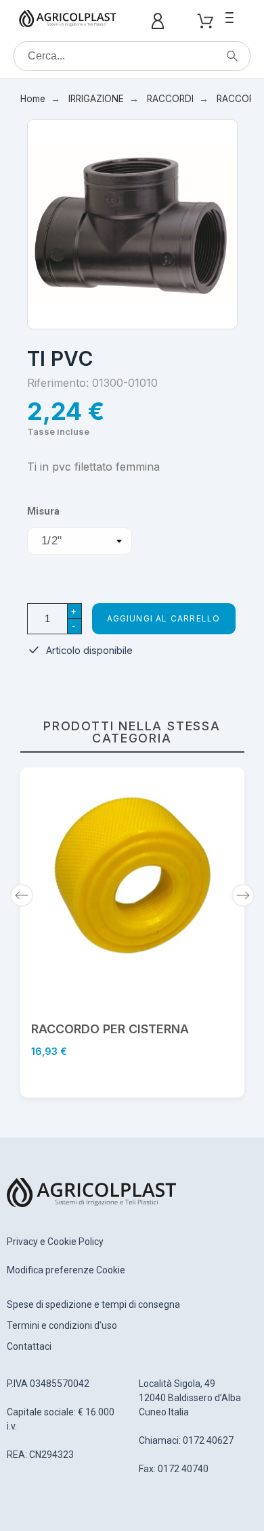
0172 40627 (208, 1440)
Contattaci (29, 1346)
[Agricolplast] (68, 21)
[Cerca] (232, 56)
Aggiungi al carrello (164, 618)
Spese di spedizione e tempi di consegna (93, 1304)
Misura (43, 512)
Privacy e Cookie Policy (55, 1241)
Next (243, 895)
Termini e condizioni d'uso (62, 1325)
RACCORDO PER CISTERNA (110, 1029)
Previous (21, 895)
